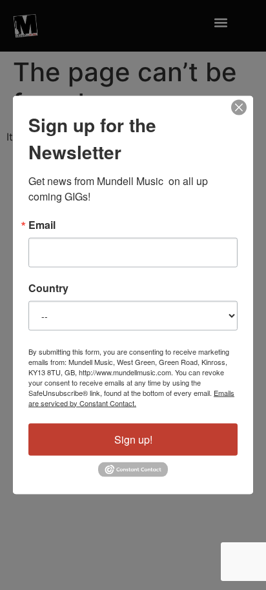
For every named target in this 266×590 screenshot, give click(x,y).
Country (48, 287)
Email (42, 224)
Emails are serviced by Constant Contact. (131, 397)
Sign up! (133, 438)
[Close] (239, 107)
